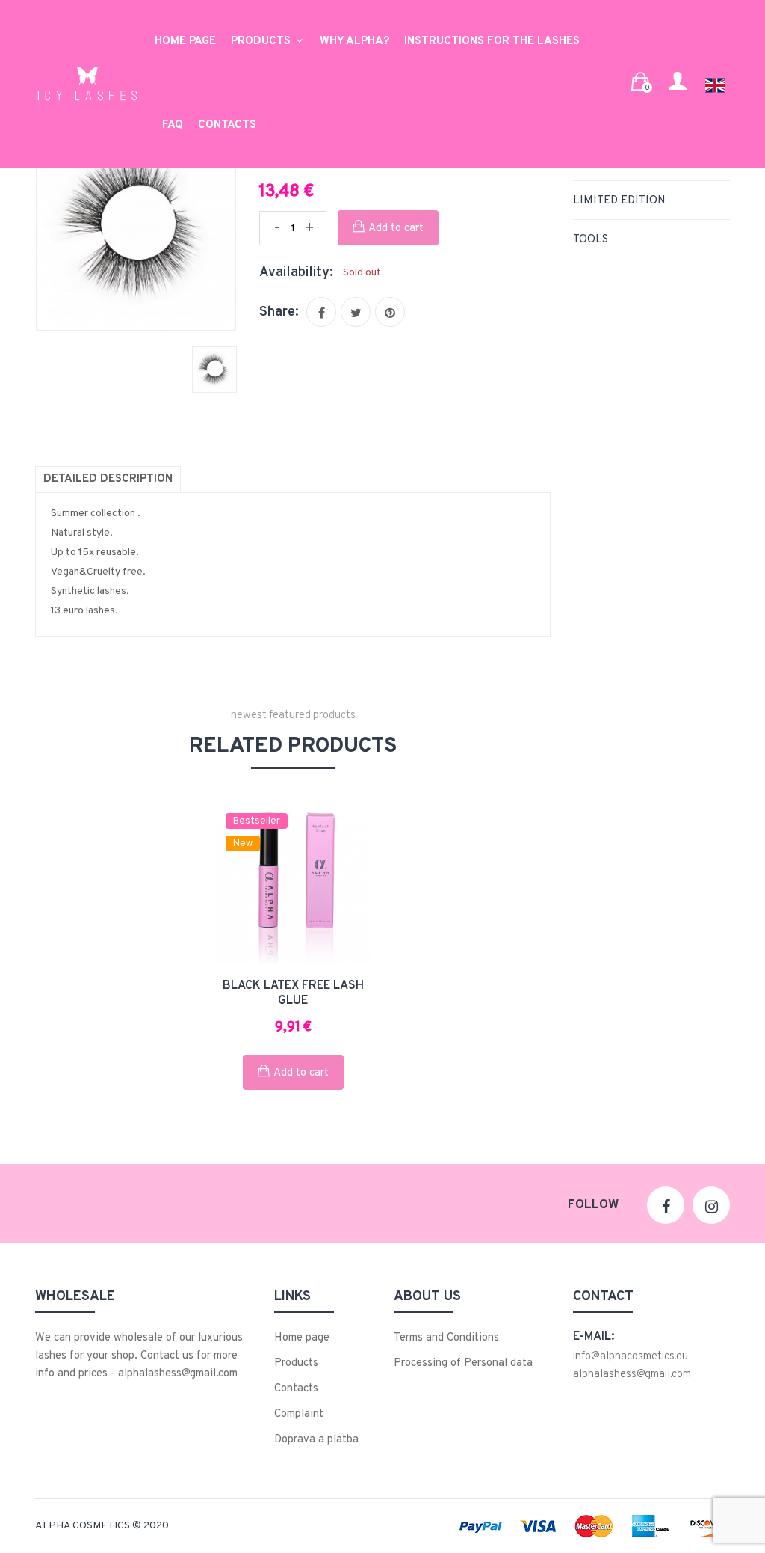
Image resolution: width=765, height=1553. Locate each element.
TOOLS (590, 240)
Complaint (298, 1414)
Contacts (227, 125)
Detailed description (108, 479)
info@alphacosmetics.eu (630, 1357)
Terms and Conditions (446, 1338)
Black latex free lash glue (293, 993)
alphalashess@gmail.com (632, 1374)
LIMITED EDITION (619, 201)
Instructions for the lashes (492, 41)
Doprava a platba (316, 1440)
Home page (185, 41)
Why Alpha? (354, 41)
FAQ (172, 125)
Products (262, 41)
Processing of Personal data (463, 1363)
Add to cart (396, 228)
